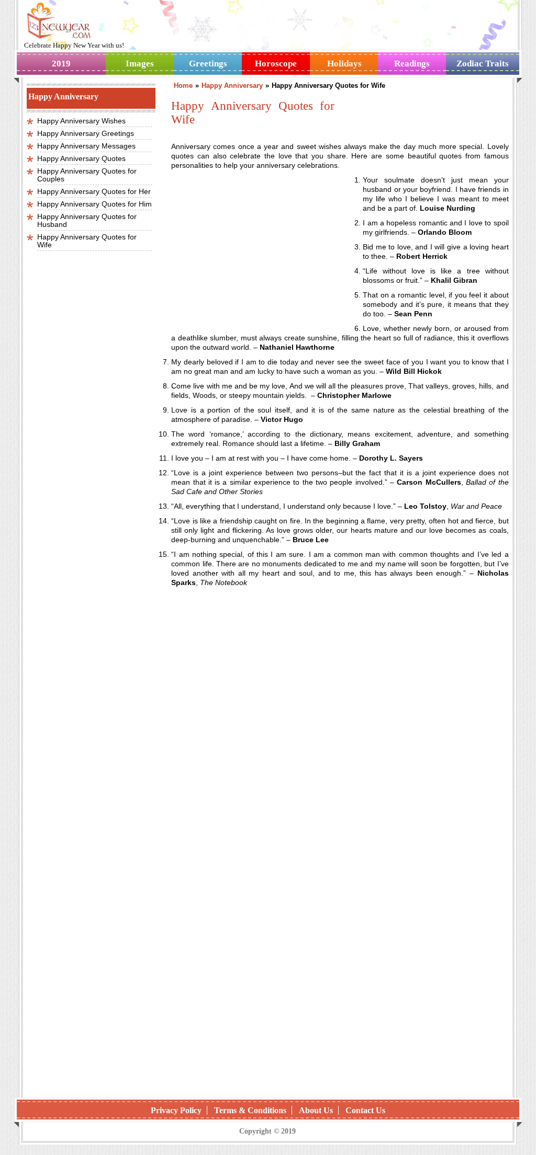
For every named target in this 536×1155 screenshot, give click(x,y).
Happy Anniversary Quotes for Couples (87, 175)
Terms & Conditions (250, 1110)
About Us (316, 1110)
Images (140, 63)
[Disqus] (339, 954)
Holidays (344, 63)
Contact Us (365, 1110)
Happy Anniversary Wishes (81, 121)
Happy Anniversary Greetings (85, 133)
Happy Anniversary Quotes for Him (94, 204)
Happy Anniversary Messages (86, 146)
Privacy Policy (176, 1110)
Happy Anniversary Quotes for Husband (87, 220)
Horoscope (276, 63)
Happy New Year (77, 45)
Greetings (208, 63)
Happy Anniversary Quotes (81, 158)
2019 (61, 63)
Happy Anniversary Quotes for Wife (87, 241)
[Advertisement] (259, 244)
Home (183, 85)
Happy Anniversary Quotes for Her (94, 191)
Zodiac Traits (482, 63)
